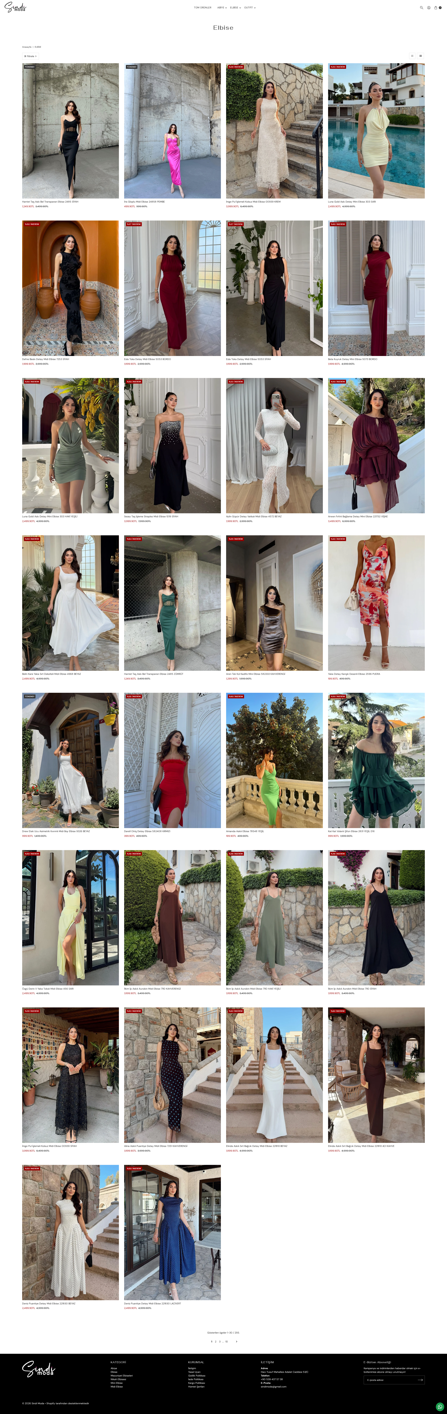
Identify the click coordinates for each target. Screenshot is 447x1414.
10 (226, 1341)
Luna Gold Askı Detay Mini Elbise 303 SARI (352, 201)
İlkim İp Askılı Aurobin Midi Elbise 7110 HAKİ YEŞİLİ (253, 988)
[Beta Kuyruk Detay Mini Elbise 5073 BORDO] (376, 288)
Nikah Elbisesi (118, 1379)
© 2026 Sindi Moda (33, 1403)
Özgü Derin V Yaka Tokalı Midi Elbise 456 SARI (48, 988)
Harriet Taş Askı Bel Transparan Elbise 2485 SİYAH (50, 201)
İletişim (192, 1368)
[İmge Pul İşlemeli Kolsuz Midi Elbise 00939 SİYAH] (70, 1075)
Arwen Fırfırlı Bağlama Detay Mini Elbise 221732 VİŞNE (358, 516)
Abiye (220, 7)
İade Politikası (195, 1379)
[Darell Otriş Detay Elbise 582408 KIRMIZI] (172, 760)
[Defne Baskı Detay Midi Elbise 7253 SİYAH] (70, 288)
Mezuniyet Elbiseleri (122, 1375)
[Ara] (421, 7)
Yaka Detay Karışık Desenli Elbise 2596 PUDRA (354, 673)
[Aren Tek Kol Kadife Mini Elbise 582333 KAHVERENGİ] (274, 603)
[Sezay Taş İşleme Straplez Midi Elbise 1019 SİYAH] (172, 445)
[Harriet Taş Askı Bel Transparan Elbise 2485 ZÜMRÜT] (172, 603)
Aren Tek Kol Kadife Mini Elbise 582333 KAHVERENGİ (255, 673)
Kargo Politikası (196, 1382)
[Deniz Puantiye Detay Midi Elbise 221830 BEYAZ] (70, 1232)
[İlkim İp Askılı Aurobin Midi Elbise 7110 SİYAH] (376, 918)
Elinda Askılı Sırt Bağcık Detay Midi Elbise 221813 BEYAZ (256, 1146)
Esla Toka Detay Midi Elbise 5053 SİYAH (248, 359)
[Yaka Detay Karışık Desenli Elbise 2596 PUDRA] (376, 603)
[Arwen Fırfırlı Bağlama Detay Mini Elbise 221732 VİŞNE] (376, 445)
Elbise (234, 7)
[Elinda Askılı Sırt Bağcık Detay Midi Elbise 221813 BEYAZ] (274, 1075)
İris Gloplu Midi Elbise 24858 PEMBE (144, 201)
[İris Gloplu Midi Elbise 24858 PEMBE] (172, 131)
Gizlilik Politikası (196, 1375)
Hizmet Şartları (196, 1386)
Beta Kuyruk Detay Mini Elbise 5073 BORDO (352, 359)
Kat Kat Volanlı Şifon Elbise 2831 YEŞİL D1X (351, 831)
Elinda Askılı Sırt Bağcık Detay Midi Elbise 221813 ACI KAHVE (361, 1146)
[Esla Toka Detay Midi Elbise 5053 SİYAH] (274, 288)
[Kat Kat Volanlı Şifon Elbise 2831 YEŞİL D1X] (376, 760)
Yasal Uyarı (194, 1371)
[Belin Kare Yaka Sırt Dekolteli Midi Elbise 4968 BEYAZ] (70, 603)
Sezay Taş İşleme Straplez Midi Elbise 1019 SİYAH (151, 516)
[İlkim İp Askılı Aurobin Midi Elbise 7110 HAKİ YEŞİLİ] (274, 918)
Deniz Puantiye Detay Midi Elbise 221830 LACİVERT (152, 1303)
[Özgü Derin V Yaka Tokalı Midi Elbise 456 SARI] (70, 918)
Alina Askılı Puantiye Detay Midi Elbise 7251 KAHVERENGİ (155, 1146)
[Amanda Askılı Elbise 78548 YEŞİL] (274, 760)
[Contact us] (440, 1406)
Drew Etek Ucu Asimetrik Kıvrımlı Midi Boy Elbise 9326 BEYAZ (56, 831)
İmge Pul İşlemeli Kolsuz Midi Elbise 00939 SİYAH (49, 1146)
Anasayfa (26, 47)
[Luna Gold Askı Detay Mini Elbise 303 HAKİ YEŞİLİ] (70, 445)
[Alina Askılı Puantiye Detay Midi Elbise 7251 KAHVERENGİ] (172, 1075)
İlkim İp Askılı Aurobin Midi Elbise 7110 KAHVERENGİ (152, 988)
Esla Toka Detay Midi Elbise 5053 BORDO (147, 359)
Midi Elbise (117, 1386)
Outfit (248, 7)
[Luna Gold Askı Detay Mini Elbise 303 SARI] (376, 131)
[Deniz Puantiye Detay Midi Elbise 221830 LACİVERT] (172, 1232)
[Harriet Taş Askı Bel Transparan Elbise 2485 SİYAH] (70, 131)
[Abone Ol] (420, 1380)
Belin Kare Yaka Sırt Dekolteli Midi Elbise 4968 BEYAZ (51, 673)
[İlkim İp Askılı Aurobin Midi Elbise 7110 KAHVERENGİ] (172, 918)
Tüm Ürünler (202, 7)
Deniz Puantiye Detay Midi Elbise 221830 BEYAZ (48, 1303)
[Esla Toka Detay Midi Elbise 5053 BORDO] (172, 288)
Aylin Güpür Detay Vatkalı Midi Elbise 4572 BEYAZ (254, 516)
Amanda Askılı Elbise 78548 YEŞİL (245, 831)
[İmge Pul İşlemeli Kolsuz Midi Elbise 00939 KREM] (274, 131)
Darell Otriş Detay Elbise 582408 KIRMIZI (147, 831)
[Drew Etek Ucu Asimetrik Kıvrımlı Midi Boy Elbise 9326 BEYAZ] (70, 760)
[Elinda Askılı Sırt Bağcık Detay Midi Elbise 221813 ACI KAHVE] (376, 1075)
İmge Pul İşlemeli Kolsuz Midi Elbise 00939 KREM (253, 201)
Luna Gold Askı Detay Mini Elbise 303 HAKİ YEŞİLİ (49, 516)
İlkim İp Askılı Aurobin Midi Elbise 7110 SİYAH (352, 988)
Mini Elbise (117, 1382)
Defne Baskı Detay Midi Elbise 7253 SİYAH (45, 359)
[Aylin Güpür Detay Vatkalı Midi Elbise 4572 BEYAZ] (274, 445)
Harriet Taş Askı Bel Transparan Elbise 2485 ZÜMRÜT (153, 673)
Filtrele (30, 56)
